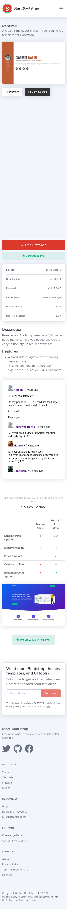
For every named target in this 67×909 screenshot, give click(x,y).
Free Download (35, 245)
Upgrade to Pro (35, 256)
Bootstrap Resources (14, 812)
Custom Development (15, 841)
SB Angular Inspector (14, 817)
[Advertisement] (33, 134)
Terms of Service (35, 706)
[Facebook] (29, 749)
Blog (5, 806)
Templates (8, 777)
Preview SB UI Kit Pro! (35, 640)
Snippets (7, 783)
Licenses (7, 875)
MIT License (55, 270)
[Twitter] (6, 749)
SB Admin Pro (46, 897)
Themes (7, 772)
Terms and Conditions (15, 870)
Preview (14, 92)
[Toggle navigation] (61, 8)
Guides (6, 788)
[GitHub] (18, 749)
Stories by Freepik (27, 900)
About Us (7, 859)
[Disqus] (33, 428)
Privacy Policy (14, 706)
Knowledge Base (12, 835)
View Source (39, 92)
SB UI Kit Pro (27, 897)
